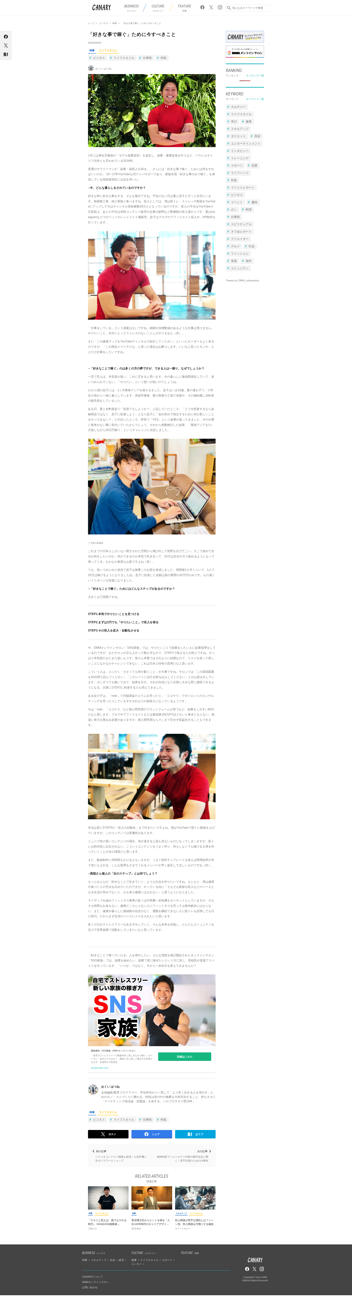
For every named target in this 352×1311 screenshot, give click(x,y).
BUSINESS (93, 1253)
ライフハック (240, 172)
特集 (163, 57)
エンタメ (136, 1263)
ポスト (112, 1134)
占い (234, 209)
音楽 (234, 260)
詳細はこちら (184, 1056)
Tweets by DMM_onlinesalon (242, 280)
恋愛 (254, 165)
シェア (156, 1134)
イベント (237, 202)
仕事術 (147, 57)
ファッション (240, 253)
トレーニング (240, 158)
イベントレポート (242, 187)
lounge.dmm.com (99, 1068)
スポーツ (237, 165)
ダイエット (238, 136)
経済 (121, 1260)
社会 (251, 246)
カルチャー (238, 106)
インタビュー (240, 150)
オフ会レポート (241, 231)
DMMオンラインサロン (95, 1282)
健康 (249, 121)
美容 (257, 136)
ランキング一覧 (255, 75)
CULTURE (143, 1253)
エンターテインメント (245, 143)
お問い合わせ (90, 1287)
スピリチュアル (241, 224)
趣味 (254, 202)
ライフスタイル (108, 50)
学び (234, 121)
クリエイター (240, 238)
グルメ (235, 246)
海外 (249, 260)
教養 (134, 1260)
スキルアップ (181, 1213)
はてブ (199, 1134)
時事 (92, 50)
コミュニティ (240, 268)
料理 (249, 209)
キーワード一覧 (255, 99)
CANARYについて (92, 1276)
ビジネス (99, 57)
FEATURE (190, 1253)
